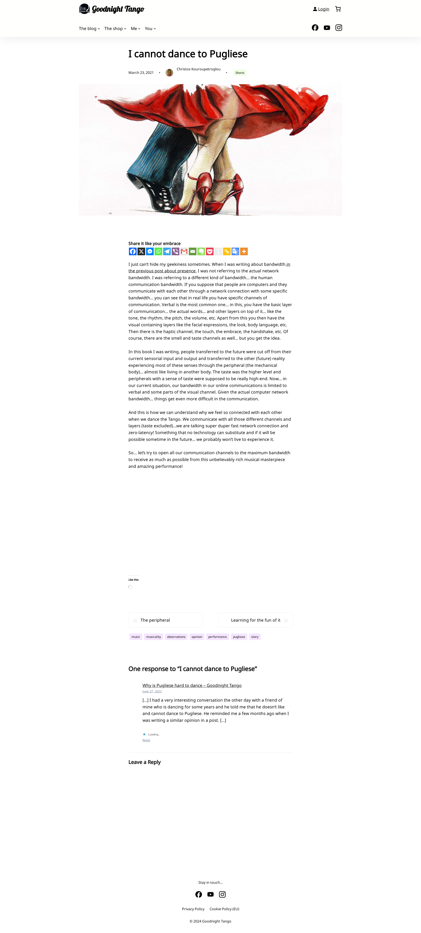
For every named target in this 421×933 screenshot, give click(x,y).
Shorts (239, 73)
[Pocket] (210, 251)
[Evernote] (201, 251)
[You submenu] (154, 28)
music (136, 637)
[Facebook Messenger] (150, 251)
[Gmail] (184, 251)
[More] (244, 251)
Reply (146, 740)
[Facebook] (133, 251)
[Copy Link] (227, 251)
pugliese (239, 637)
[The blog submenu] (99, 28)
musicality (153, 637)
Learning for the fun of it (255, 620)
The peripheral (155, 620)
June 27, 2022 (152, 691)
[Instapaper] (218, 251)
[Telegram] (167, 251)
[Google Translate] (235, 251)
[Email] (192, 251)
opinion (197, 637)
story (255, 637)
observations (176, 637)
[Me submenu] (139, 28)
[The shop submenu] (125, 28)
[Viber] (175, 251)
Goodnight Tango (118, 9)
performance (217, 637)
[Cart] (338, 9)
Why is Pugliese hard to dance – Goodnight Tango (192, 685)
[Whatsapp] (158, 251)
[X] (141, 251)
